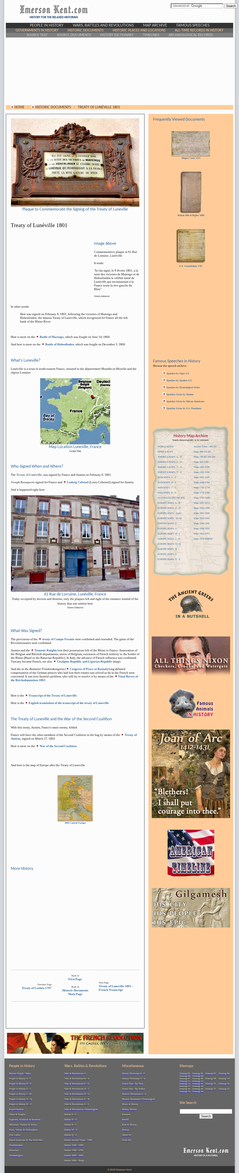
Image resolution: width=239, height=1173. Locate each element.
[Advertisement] (119, 71)
